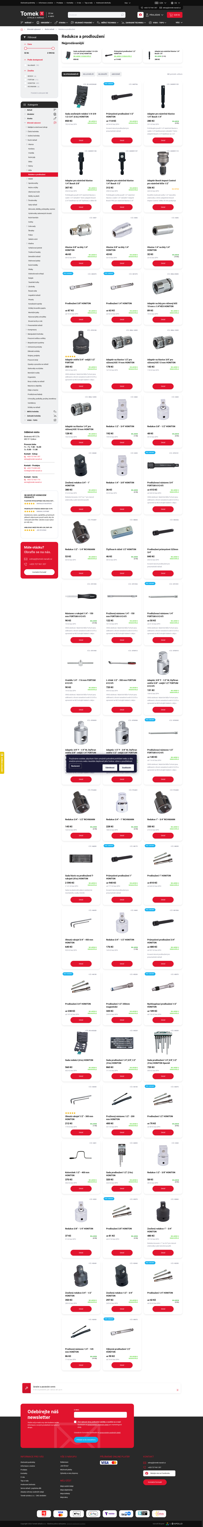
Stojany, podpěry (34, 356)
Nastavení (75, 766)
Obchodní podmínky (28, 3)
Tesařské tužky (33, 282)
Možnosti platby (66, 1470)
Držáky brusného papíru (37, 308)
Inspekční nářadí (34, 295)
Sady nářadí (32, 205)
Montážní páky (33, 312)
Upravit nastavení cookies (76, 1524)
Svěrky (30, 222)
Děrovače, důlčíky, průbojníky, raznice (41, 209)
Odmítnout (109, 768)
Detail (81, 140)
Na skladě (33, 65)
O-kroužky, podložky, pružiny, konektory (42, 399)
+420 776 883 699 (33, 468)
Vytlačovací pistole (35, 248)
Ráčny (30, 166)
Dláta (30, 162)
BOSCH (32, 76)
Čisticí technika (33, 131)
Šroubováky (32, 200)
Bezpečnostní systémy (36, 343)
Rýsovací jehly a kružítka (37, 317)
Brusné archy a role (35, 321)
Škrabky (31, 231)
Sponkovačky (33, 183)
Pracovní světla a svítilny (37, 338)
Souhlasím (126, 768)
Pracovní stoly (33, 360)
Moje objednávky (66, 1490)
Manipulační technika (35, 334)
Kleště (30, 179)
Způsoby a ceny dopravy (69, 1473)
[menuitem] (27, 22)
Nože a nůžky (33, 187)
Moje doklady (65, 1493)
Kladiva (31, 243)
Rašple (30, 278)
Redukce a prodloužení (36, 174)
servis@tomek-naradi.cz (33, 482)
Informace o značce (46, 3)
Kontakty (70, 3)
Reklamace (64, 1462)
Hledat (122, 15)
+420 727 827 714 (33, 480)
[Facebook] (140, 15)
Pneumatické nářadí (35, 325)
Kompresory (32, 330)
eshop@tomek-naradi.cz (33, 459)
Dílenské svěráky (34, 351)
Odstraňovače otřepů (36, 274)
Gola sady (32, 226)
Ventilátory (32, 403)
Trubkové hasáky (34, 252)
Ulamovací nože (34, 192)
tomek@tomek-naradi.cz (33, 471)
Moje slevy (64, 1497)
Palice (30, 235)
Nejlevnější (88, 74)
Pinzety (31, 300)
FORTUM (33, 80)
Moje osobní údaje (66, 1486)
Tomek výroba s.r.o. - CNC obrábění (33, 1496)
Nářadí (29, 110)
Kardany (31, 149)
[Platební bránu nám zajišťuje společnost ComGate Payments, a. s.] (44, 1513)
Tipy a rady (89, 3)
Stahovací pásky (34, 261)
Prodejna (60, 3)
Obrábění (30, 114)
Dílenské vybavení (34, 123)
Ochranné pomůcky (35, 347)
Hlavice (31, 144)
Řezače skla (32, 291)
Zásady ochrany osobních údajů (32, 1492)
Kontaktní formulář (39, 572)
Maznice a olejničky (35, 386)
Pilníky (30, 269)
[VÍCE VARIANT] (122, 96)
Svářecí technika (34, 136)
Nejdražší (102, 74)
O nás (79, 3)
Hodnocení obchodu (103, 3)
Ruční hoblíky (33, 265)
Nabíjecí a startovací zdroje (37, 127)
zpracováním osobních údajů (98, 1425)
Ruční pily (31, 157)
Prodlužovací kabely (35, 394)
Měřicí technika (33, 411)
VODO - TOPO (32, 420)
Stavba (29, 118)
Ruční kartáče (33, 218)
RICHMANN (33, 87)
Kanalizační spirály (35, 304)
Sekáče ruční (32, 239)
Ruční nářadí (32, 140)
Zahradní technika (34, 416)
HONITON (33, 83)
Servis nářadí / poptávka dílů (31, 1488)
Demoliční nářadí (34, 256)
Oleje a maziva (33, 390)
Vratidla (31, 153)
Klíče (30, 170)
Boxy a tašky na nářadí (36, 381)
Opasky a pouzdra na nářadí (38, 364)
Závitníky (31, 287)
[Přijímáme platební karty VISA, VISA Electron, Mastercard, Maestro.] (60, 1513)
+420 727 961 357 (33, 456)
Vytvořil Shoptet (158, 1524)
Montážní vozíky (34, 373)
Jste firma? (64, 1466)
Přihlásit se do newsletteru (86, 1440)
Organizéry (32, 377)
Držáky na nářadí (34, 407)
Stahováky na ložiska (35, 368)
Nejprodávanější (70, 74)
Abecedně (116, 74)
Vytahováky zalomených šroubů (40, 213)
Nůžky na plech (33, 196)
